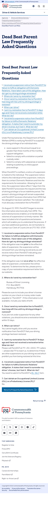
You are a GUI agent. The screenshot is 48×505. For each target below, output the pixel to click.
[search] (39, 6)
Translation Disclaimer (34, 488)
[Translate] (33, 6)
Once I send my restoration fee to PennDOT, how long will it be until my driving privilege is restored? (22, 102)
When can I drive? (11, 107)
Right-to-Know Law (9, 478)
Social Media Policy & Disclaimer (19, 490)
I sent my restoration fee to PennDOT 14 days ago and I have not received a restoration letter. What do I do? (22, 113)
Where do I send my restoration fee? (20, 96)
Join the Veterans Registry (11, 457)
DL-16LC (35, 373)
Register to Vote (8, 445)
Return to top (38, 401)
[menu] (43, 6)
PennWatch (6, 474)
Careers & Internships (10, 471)
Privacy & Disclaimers (18, 488)
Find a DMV (6, 449)
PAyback (5, 460)
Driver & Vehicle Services (13, 12)
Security (4, 490)
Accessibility (6, 488)
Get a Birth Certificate (10, 453)
